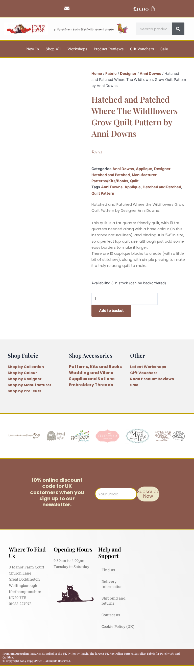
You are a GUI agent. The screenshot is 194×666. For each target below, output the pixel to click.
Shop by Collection (26, 366)
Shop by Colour (22, 372)
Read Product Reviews (152, 378)
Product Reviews (109, 49)
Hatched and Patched (110, 175)
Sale (164, 49)
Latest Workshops (148, 366)
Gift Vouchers (142, 49)
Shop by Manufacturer (30, 384)
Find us (108, 569)
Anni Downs (150, 73)
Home (96, 73)
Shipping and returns (114, 601)
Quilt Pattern (102, 193)
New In (32, 49)
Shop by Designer (25, 378)
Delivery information (112, 584)
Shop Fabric (23, 355)
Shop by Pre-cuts (24, 391)
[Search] (178, 28)
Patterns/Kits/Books (109, 181)
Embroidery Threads (91, 385)
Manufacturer (144, 175)
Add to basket (111, 310)
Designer (128, 73)
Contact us (111, 614)
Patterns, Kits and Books (95, 367)
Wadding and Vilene (91, 373)
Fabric (111, 73)
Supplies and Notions (91, 379)
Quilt (134, 181)
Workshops (77, 49)
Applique (144, 169)
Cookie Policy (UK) (118, 626)
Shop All (53, 49)
